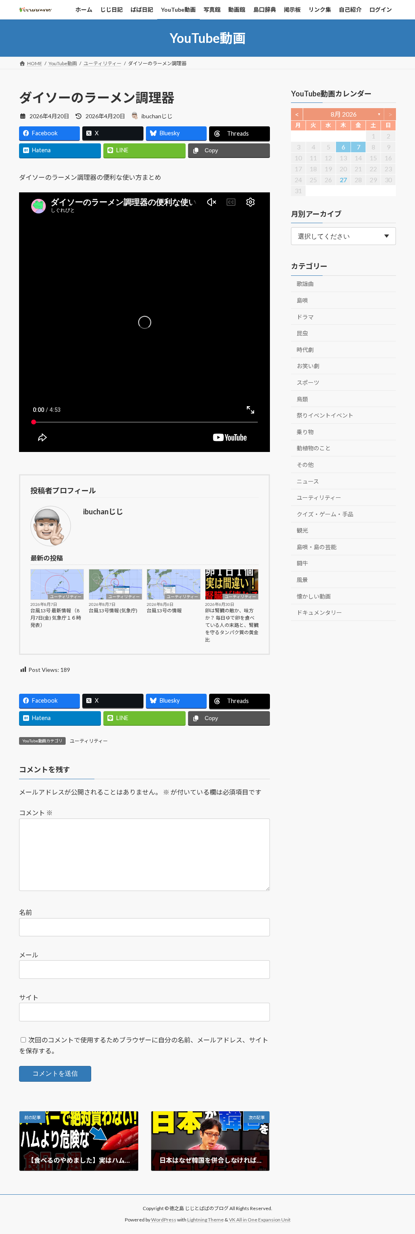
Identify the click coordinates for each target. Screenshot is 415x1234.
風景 (302, 579)
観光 (302, 530)
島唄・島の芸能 (316, 546)
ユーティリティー (65, 596)
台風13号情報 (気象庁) (113, 610)
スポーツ (308, 382)
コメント (36, 813)
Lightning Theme (205, 1220)
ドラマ (305, 316)
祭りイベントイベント (325, 415)
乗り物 (305, 431)
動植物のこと (314, 448)
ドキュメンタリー (319, 613)
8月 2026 (343, 114)
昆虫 (302, 333)
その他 (305, 464)
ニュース (308, 481)
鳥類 (302, 399)
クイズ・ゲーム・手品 (325, 514)
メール (29, 955)
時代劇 (305, 349)
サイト (29, 997)
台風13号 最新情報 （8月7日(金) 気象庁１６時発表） (55, 617)
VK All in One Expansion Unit (260, 1220)
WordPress (163, 1220)
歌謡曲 (305, 284)
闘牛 (302, 563)
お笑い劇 (308, 366)
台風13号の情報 (164, 610)
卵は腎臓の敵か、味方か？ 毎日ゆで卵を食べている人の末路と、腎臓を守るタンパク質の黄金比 (232, 625)
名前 (25, 912)
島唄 (302, 300)
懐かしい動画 (314, 596)
